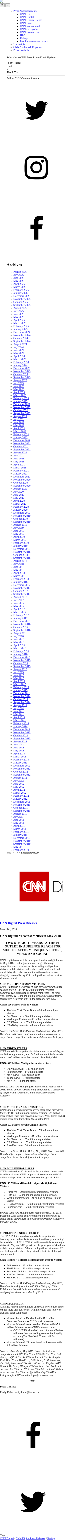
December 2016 (21, 621)
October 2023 (20, 374)
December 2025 (21, 296)
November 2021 (21, 443)
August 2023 (20, 380)
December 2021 (21, 440)
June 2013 (18, 747)
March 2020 (19, 503)
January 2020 (20, 509)
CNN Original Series (31, 20)
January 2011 (20, 834)
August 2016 (20, 633)
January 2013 (20, 762)
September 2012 (21, 774)
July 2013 (18, 744)
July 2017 (18, 600)
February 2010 (21, 849)
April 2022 (19, 428)
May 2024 (18, 353)
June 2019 (18, 530)
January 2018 (20, 582)
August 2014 (20, 705)
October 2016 (20, 627)
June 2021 (18, 458)
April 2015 (19, 681)
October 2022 (20, 410)
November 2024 (21, 335)
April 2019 (19, 536)
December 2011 (21, 801)
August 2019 (20, 524)
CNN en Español (29, 29)
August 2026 (20, 271)
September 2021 (21, 449)
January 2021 (20, 473)
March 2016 (19, 648)
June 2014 (18, 711)
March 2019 (19, 539)
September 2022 (21, 413)
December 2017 (21, 585)
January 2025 (20, 329)
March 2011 (19, 828)
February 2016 (21, 651)
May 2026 (18, 280)
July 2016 (18, 636)
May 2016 (18, 642)
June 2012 (18, 783)
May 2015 (18, 678)
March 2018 (19, 575)
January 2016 (20, 654)
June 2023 (18, 386)
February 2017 (21, 615)
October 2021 (20, 446)
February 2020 (21, 506)
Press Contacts (21, 50)
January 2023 (20, 401)
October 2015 (20, 663)
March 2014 (19, 720)
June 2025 (18, 314)
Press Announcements (24, 11)
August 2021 (20, 452)
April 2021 (19, 464)
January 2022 (20, 437)
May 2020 (18, 497)
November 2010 (21, 840)
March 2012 (19, 792)
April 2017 (19, 609)
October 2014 (20, 699)
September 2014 (21, 702)
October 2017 (20, 591)
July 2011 (18, 816)
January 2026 (20, 293)
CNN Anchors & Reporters (27, 47)
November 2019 (21, 515)
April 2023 (19, 392)
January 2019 (20, 545)
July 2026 (18, 274)
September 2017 (21, 594)
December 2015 (21, 657)
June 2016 (18, 639)
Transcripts (19, 44)
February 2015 (21, 687)
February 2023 (21, 398)
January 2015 (20, 690)
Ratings (24, 38)
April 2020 (19, 500)
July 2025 (18, 311)
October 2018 (20, 554)
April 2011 (19, 825)
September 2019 (21, 521)
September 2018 (21, 557)
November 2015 (21, 660)
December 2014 (21, 693)
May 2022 (18, 425)
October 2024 (20, 338)
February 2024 (21, 362)
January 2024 (20, 365)
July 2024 (18, 347)
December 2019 (21, 512)
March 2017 (19, 612)
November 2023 (21, 371)
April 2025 (19, 320)
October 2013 (20, 735)
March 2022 (19, 431)
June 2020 (18, 494)
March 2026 (19, 286)
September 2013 (21, 738)
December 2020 (21, 476)
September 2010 (21, 843)
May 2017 (18, 606)
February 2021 (21, 470)
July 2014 (18, 708)
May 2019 (18, 533)
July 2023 (18, 383)
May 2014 (18, 714)
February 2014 (21, 723)
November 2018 (21, 551)
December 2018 (21, 548)
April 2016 (19, 645)
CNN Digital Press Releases (30, 1538)
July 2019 (18, 527)
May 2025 (18, 317)
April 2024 (19, 356)
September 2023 (21, 377)
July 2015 (18, 672)
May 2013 (18, 750)
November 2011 (21, 804)
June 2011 (18, 819)
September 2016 (21, 630)
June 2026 (18, 277)
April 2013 (19, 753)
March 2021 (19, 467)
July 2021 (18, 455)
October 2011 (20, 807)
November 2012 (21, 768)
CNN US (25, 14)
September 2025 (21, 305)
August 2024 (20, 344)
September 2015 (21, 666)
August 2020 (20, 488)
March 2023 (19, 395)
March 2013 (19, 756)
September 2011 (21, 810)
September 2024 (21, 341)
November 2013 (21, 732)
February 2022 (21, 434)
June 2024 (18, 350)
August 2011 (20, 813)
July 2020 (18, 491)
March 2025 (19, 323)
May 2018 (18, 569)
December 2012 (21, 765)
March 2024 (19, 359)
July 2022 (18, 419)
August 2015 (20, 669)
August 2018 (20, 560)
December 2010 (21, 837)
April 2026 (19, 283)
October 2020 (20, 482)
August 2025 (20, 308)
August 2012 (20, 777)
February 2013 (21, 759)
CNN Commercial (29, 32)
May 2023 (18, 389)
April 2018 (19, 572)
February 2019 (21, 542)
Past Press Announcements (34, 41)
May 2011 (18, 822)
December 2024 (21, 332)
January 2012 (20, 798)
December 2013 (21, 729)
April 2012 (19, 789)
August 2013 (20, 741)
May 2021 (18, 461)
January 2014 (20, 726)
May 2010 (18, 846)
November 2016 (21, 624)
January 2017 (20, 618)
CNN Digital (27, 17)
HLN (23, 35)
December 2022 (21, 404)
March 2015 (19, 684)
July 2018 (18, 563)
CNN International (30, 26)
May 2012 (18, 786)
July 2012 (18, 780)
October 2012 (20, 771)
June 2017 (18, 603)
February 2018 (21, 579)
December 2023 (21, 368)
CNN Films (26, 23)
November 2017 (21, 588)
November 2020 (21, 479)
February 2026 (21, 289)
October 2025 (20, 302)
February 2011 (21, 831)
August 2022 (20, 416)
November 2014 (21, 696)
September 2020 (21, 485)
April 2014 (19, 717)
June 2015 (18, 675)
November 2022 (21, 407)
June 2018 (18, 566)
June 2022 (18, 422)
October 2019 (20, 518)
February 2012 (21, 795)
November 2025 (21, 299)
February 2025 (21, 326)
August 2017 (20, 597)
